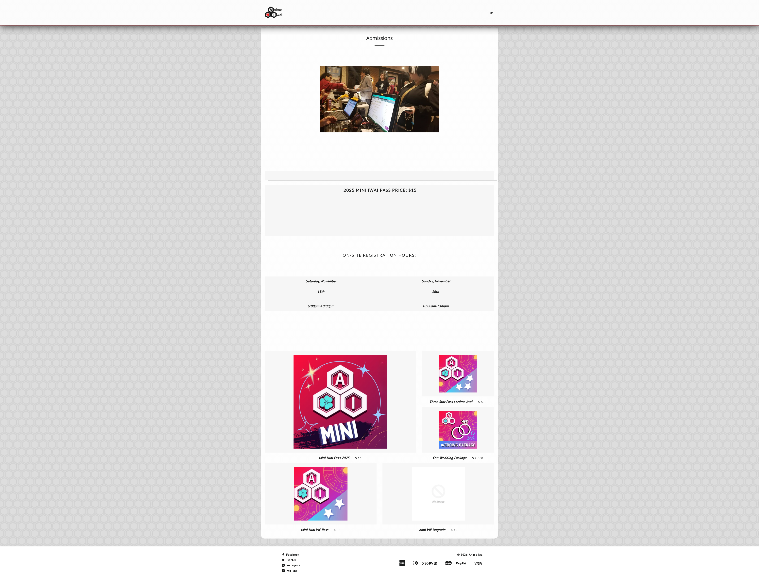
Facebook (292, 555)
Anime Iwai (476, 555)
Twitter (290, 560)
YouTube (291, 571)
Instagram (293, 565)
